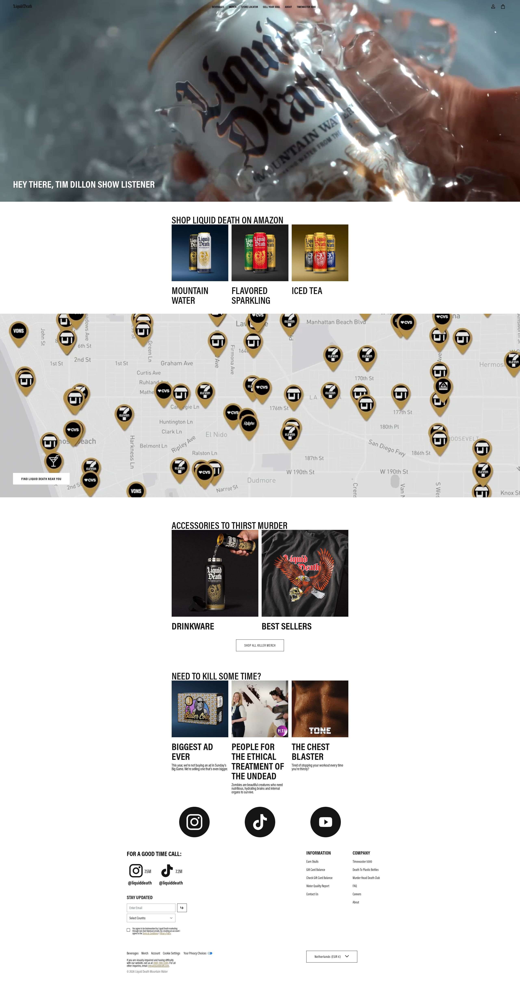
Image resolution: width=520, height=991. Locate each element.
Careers (357, 894)
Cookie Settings (171, 953)
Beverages (218, 6)
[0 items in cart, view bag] (502, 6)
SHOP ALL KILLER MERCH (260, 645)
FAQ (355, 886)
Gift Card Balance (315, 869)
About (288, 6)
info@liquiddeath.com (158, 965)
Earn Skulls (312, 861)
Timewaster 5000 (306, 6)
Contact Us (312, 894)
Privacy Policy (165, 933)
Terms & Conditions (150, 933)
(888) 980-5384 (160, 962)
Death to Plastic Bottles (366, 869)
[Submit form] (182, 908)
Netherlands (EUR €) (328, 956)
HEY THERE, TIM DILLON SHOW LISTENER (84, 184)
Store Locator (249, 6)
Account (155, 953)
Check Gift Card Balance (319, 877)
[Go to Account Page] (493, 6)
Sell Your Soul (271, 6)
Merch (232, 6)
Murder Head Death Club (366, 877)
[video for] (260, 406)
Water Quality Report (317, 886)
